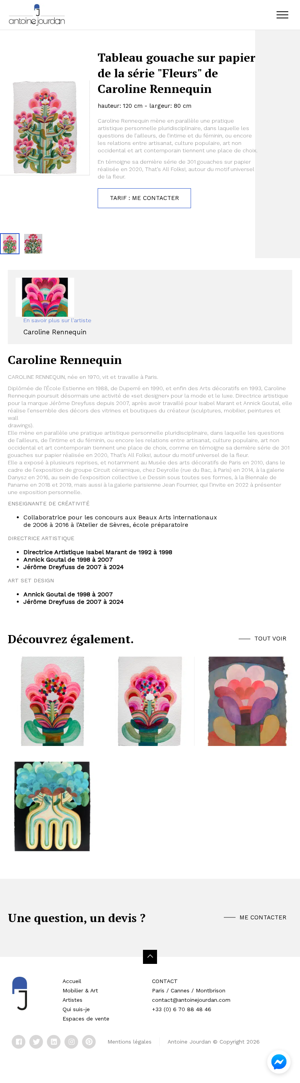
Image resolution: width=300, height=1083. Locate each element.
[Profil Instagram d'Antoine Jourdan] (71, 1042)
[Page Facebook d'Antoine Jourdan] (18, 1042)
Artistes (72, 1000)
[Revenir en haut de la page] (150, 957)
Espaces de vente (85, 1018)
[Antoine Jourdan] (36, 15)
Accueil (71, 981)
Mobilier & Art (80, 990)
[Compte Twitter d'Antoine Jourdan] (36, 1042)
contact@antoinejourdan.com (191, 1000)
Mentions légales (129, 1041)
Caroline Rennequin (55, 332)
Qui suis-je (76, 1009)
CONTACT (165, 981)
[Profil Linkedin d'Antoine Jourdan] (54, 1042)
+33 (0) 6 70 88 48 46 (181, 1009)
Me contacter (262, 917)
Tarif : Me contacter (144, 198)
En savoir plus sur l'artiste (57, 320)
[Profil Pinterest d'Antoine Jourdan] (89, 1042)
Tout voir (270, 638)
